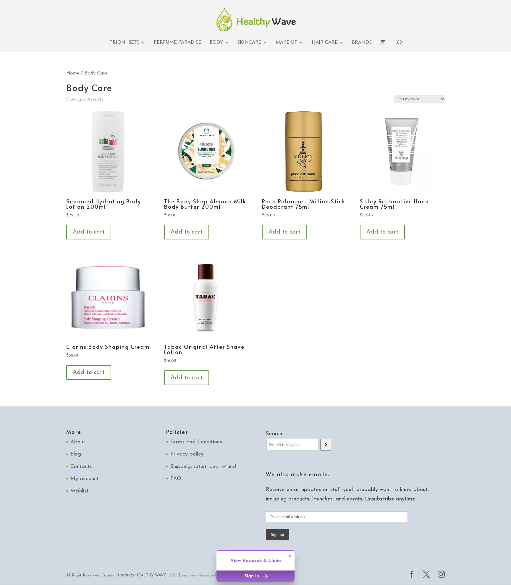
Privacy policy (186, 454)
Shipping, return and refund (203, 466)
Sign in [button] (252, 576)
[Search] (325, 445)
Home (73, 73)
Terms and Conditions (196, 442)
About (77, 442)
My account (84, 479)
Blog (75, 454)
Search (274, 434)
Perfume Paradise (177, 42)
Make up (286, 42)
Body (216, 42)
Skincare (249, 42)
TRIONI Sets (125, 42)
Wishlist (79, 491)
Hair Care (325, 42)
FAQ (176, 479)
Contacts (81, 466)
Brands (362, 42)
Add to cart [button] (89, 232)
